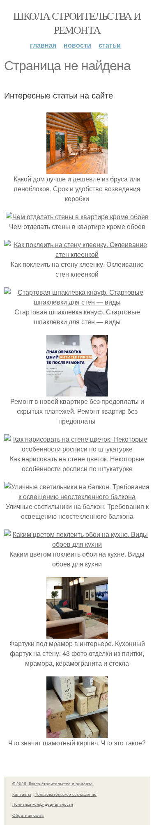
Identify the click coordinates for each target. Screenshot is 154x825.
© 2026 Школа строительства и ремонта (52, 783)
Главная (43, 45)
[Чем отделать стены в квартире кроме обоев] (77, 216)
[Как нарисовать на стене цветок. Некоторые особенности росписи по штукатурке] (77, 449)
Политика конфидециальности (42, 804)
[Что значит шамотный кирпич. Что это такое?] (77, 733)
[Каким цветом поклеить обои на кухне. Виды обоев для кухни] (77, 544)
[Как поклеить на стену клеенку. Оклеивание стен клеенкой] (77, 254)
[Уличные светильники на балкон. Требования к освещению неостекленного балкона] (77, 496)
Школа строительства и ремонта (76, 23)
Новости (77, 45)
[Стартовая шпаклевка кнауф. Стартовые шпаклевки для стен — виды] (77, 302)
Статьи (110, 45)
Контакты (21, 794)
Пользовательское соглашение (65, 794)
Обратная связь (28, 815)
